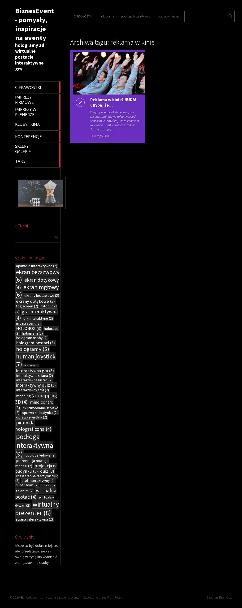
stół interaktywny (38, 480)
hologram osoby (32, 338)
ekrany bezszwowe (41, 295)
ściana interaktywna (34, 519)
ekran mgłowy (37, 290)
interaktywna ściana (34, 375)
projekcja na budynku (36, 468)
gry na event (28, 323)
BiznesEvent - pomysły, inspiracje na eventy (34, 24)
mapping (26, 396)
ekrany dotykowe (35, 301)
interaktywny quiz (36, 385)
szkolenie (48, 485)
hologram (32, 333)
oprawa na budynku (40, 412)
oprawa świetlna (31, 417)
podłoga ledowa (40, 455)
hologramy (32, 348)
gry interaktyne (38, 318)
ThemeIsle (225, 597)
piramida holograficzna (33, 425)
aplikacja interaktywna (36, 266)
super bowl (27, 485)
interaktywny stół (32, 390)
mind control (34, 404)
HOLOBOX (28, 328)
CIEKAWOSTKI (83, 16)
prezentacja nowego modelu (32, 463)
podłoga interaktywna (34, 445)
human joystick (35, 360)
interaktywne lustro (34, 380)
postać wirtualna (168, 16)
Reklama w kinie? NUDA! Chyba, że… (113, 102)
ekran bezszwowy (37, 275)
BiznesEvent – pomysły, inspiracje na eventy (49, 597)
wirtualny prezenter (37, 508)
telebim (25, 491)
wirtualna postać (35, 493)
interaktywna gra (35, 370)
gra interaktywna (36, 314)
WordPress (114, 597)
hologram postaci (35, 342)
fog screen (27, 306)
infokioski (31, 365)
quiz (47, 471)
